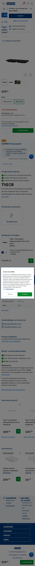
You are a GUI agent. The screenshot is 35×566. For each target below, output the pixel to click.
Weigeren (10, 294)
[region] (17, 283)
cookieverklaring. (10, 289)
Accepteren (25, 294)
